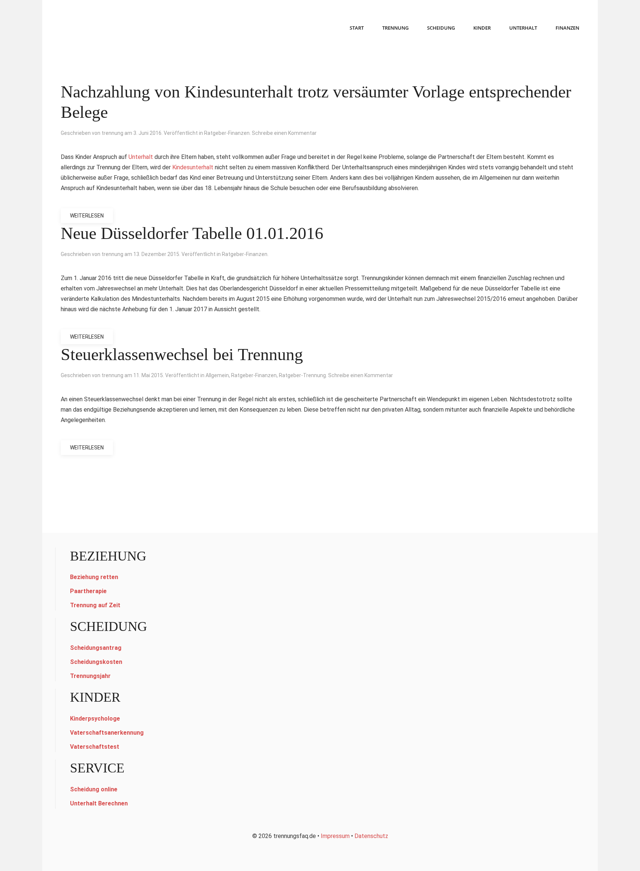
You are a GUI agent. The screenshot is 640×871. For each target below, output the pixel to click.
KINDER (482, 27)
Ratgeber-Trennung (302, 375)
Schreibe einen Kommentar (284, 133)
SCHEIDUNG (441, 27)
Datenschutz (371, 836)
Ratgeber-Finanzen (227, 133)
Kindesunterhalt (192, 167)
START (357, 27)
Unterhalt (141, 156)
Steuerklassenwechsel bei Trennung (182, 354)
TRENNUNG (395, 27)
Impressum (335, 836)
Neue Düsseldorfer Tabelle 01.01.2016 (192, 233)
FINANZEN (567, 27)
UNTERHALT (523, 27)
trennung (112, 133)
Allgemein (217, 375)
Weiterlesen (87, 216)
